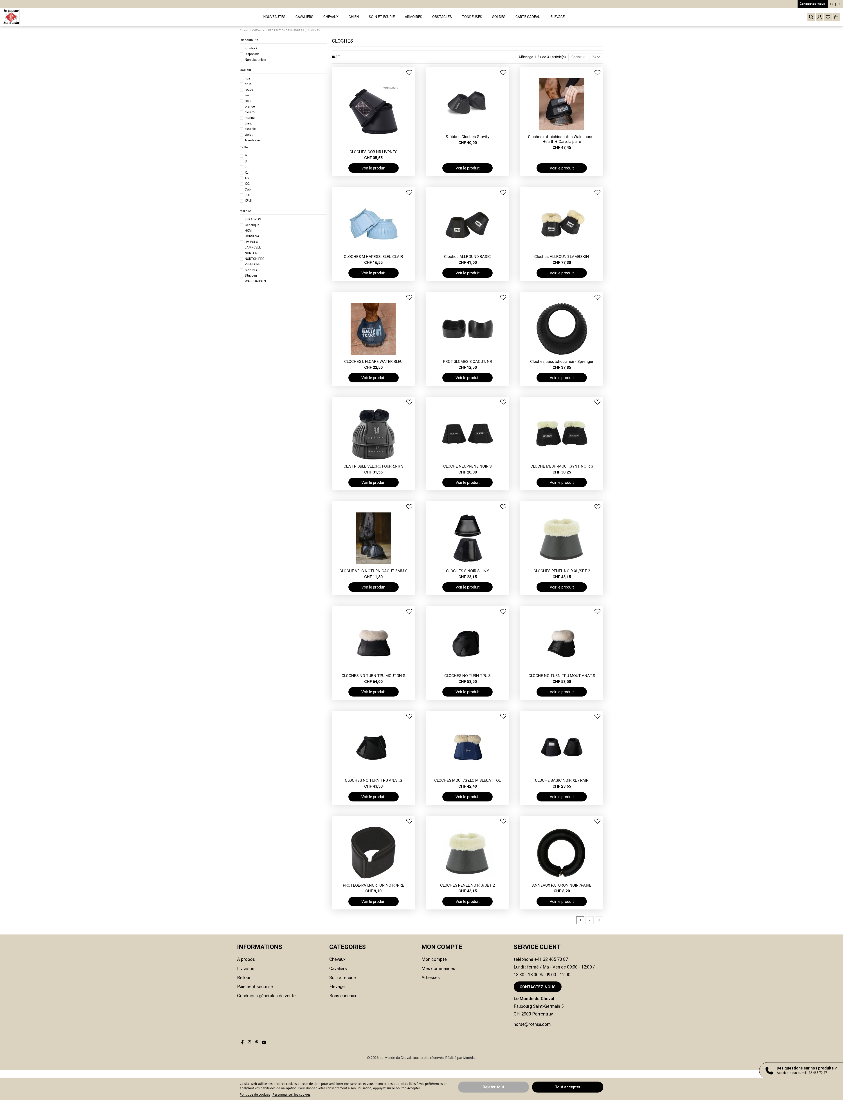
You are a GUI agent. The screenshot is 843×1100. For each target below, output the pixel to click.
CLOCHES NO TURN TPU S (467, 675)
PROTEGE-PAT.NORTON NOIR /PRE (373, 885)
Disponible (252, 54)
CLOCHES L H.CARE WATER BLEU (373, 361)
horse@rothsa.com (532, 1024)
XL (247, 173)
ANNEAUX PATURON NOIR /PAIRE (561, 885)
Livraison (245, 968)
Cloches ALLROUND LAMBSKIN (561, 256)
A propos (246, 959)
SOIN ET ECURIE (342, 977)
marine (250, 118)
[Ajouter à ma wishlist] (409, 72)
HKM (248, 231)
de (839, 4)
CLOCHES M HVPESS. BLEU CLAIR (373, 256)
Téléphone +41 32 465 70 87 (541, 959)
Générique (252, 225)
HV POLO (251, 242)
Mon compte (434, 959)
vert (247, 95)
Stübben (251, 275)
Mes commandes (438, 968)
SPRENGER (253, 270)
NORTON (251, 253)
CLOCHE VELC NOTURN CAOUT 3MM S (373, 571)
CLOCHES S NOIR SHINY (467, 571)
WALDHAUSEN (255, 281)
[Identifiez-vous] (819, 17)
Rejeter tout (493, 1087)
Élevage (337, 986)
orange (250, 106)
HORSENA (252, 236)
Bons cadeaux (342, 995)
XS (247, 178)
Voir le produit (373, 168)
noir (247, 78)
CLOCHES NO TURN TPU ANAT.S (373, 780)
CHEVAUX (337, 959)
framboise (252, 140)
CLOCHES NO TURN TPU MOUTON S (373, 675)
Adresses (431, 977)
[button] (304, 17)
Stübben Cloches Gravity (467, 136)
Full (247, 195)
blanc (248, 123)
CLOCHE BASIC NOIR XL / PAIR (562, 780)
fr (831, 4)
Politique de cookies (255, 1094)
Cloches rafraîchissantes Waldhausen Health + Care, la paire (562, 139)
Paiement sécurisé (255, 986)
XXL (247, 184)
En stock (251, 48)
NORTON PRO (255, 259)
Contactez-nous (812, 4)
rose (248, 101)
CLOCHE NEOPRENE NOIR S (467, 466)
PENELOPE (252, 264)
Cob (248, 189)
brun (248, 84)
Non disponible (255, 60)
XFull (248, 201)
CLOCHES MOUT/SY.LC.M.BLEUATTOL (467, 780)
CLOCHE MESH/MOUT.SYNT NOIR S (561, 466)
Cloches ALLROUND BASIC (467, 256)
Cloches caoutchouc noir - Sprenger (561, 361)
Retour (243, 977)
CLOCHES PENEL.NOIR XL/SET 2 (561, 571)
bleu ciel (250, 129)
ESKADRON (253, 219)
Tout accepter (567, 1087)
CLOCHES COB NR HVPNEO (373, 151)
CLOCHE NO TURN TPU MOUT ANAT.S (561, 675)
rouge (249, 90)
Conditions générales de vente (266, 995)
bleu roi (250, 112)
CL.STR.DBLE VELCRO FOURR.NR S (373, 466)
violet (249, 135)
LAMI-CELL (253, 247)
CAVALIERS (338, 968)
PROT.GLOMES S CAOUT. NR (467, 361)
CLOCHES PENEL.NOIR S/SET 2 (467, 885)
